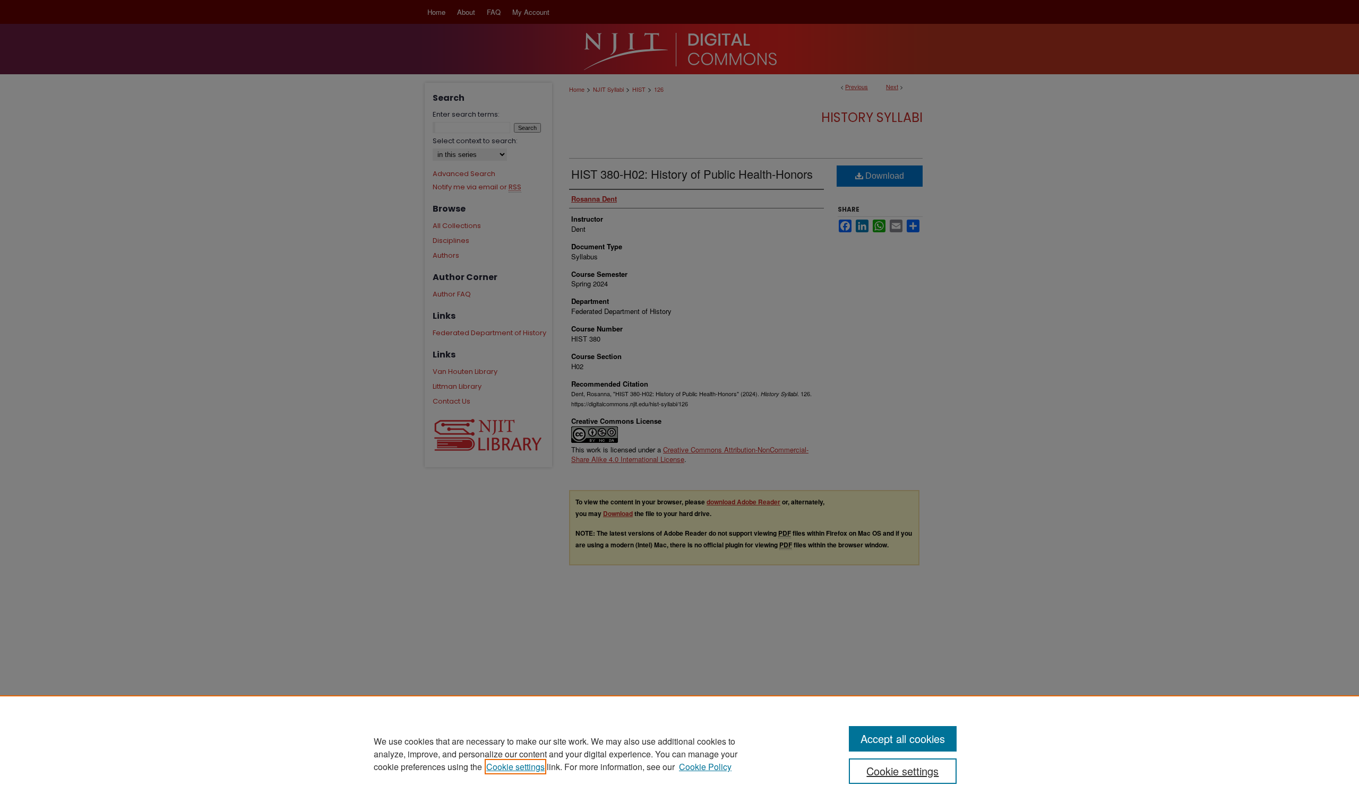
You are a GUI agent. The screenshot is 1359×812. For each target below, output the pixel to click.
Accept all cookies (903, 738)
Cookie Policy (705, 767)
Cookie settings (515, 767)
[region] (679, 753)
